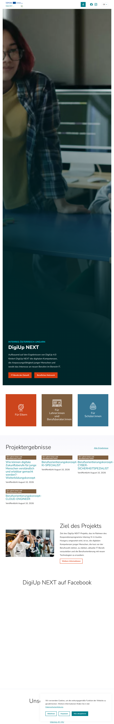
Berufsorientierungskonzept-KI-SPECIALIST (59, 463)
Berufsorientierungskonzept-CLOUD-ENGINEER (24, 497)
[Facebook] (91, 4)
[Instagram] (96, 4)
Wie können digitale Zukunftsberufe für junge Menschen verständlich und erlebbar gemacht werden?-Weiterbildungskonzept (21, 470)
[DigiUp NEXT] (14, 4)
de (104, 4)
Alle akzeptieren (80, 714)
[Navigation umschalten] (83, 4)
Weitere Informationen (71, 561)
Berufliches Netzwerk (46, 375)
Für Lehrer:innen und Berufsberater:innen (14, 457)
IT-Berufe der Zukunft (20, 375)
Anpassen (64, 714)
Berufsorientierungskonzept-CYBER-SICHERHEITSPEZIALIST (96, 465)
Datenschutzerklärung (54, 707)
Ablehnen (51, 714)
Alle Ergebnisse (101, 448)
